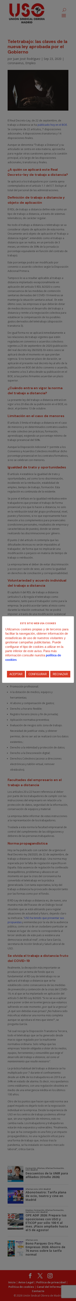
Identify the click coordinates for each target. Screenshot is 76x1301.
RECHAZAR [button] (60, 674)
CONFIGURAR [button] (37, 674)
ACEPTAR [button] (16, 674)
